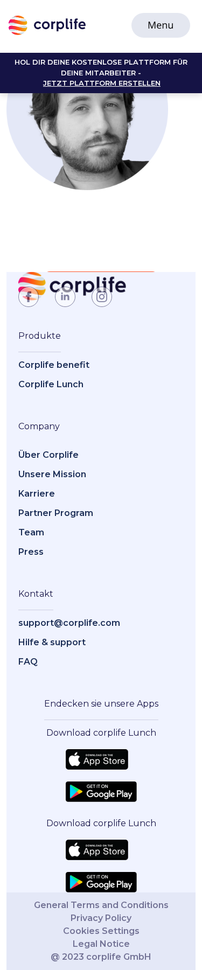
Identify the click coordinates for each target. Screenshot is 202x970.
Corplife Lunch (50, 384)
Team (31, 532)
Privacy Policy (101, 918)
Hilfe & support (52, 642)
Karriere (36, 494)
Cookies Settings (101, 931)
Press (31, 552)
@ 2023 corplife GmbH (101, 957)
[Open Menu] (160, 25)
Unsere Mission (52, 474)
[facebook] (28, 297)
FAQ (28, 662)
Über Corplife (48, 455)
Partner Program (55, 513)
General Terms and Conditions (101, 905)
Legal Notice (101, 944)
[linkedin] (65, 297)
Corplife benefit (53, 365)
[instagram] (102, 297)
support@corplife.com (69, 623)
